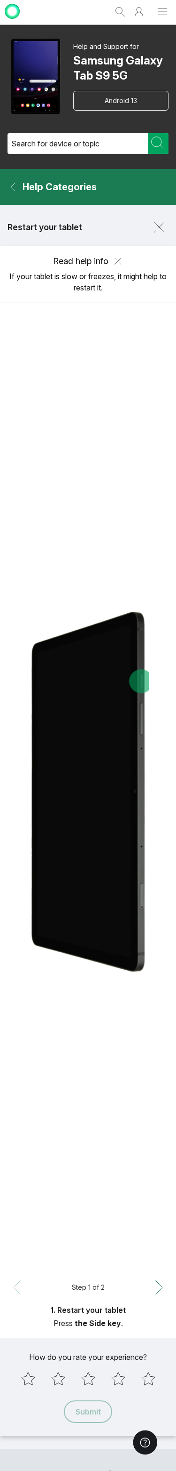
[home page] (12, 20)
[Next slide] (159, 1287)
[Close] (159, 227)
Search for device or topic (55, 143)
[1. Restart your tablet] (88, 791)
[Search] (158, 143)
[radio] (28, 1378)
